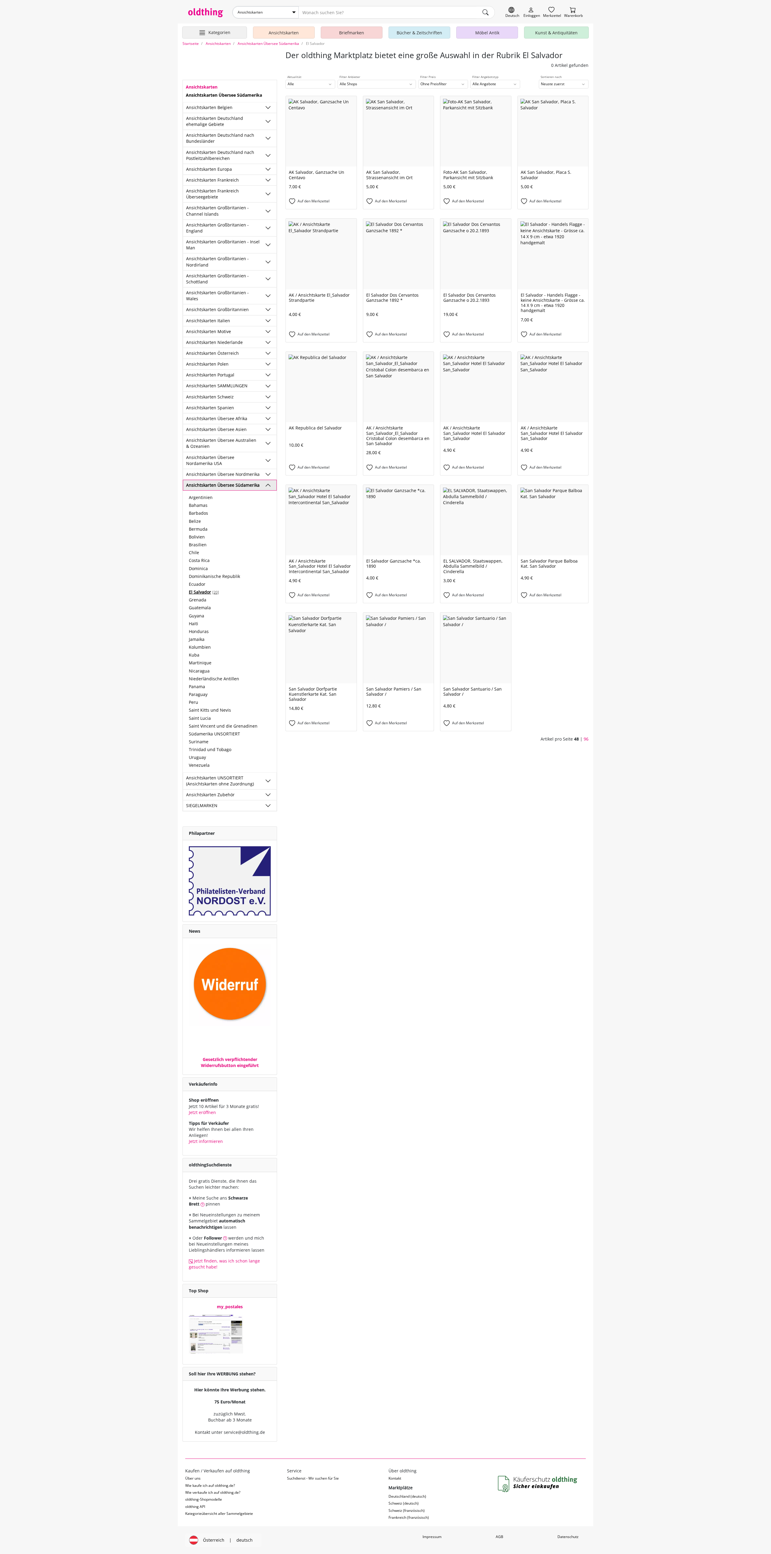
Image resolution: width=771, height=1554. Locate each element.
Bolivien (197, 537)
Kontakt (395, 1478)
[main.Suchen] (485, 12)
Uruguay (197, 757)
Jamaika (196, 639)
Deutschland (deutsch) (407, 1496)
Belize (195, 521)
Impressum (432, 1536)
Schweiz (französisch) (407, 1510)
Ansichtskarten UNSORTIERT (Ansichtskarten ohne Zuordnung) (220, 781)
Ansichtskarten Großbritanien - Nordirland (217, 261)
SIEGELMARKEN (201, 805)
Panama (197, 686)
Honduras (199, 631)
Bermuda (198, 529)
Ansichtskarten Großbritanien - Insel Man (223, 245)
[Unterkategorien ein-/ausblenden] (268, 107)
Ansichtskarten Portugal (210, 375)
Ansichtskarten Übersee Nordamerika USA (210, 460)
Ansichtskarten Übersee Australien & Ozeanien (221, 443)
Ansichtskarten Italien (208, 320)
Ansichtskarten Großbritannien (217, 309)
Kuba (194, 655)
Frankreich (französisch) (409, 1517)
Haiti (193, 623)
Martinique (200, 663)
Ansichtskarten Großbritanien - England (217, 228)
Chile (194, 552)
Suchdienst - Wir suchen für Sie (313, 1478)
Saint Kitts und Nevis (210, 710)
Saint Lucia (200, 718)
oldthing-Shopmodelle (203, 1499)
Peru (193, 702)
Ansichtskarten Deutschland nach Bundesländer (220, 138)
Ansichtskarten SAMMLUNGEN (217, 385)
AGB (499, 1536)
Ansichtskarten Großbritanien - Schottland (217, 279)
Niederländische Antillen (214, 679)
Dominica (198, 568)
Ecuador (197, 584)
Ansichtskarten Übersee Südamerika (223, 485)
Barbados (198, 513)
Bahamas (198, 505)
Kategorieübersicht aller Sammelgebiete (219, 1513)
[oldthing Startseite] (205, 12)
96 (586, 739)
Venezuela (199, 765)
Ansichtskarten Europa (209, 169)
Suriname (198, 741)
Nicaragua (199, 671)
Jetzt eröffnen (202, 1112)
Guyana (196, 616)
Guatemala (200, 607)
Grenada (197, 600)
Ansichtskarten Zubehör (210, 794)
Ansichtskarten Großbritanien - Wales (217, 295)
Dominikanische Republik (214, 576)
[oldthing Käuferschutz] (538, 1484)
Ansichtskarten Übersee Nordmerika (223, 474)
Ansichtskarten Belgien (209, 107)
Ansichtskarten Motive (208, 331)
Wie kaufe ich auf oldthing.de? (210, 1485)
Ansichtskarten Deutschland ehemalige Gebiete (214, 121)
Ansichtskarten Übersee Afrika (216, 418)
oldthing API (195, 1506)
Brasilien (198, 545)
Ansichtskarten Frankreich (212, 180)
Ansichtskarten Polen (207, 364)
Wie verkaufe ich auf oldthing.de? (212, 1492)
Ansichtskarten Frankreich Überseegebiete (212, 194)
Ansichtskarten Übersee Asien (216, 429)
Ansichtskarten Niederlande (214, 342)
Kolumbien (200, 647)
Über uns (193, 1478)
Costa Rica (199, 560)
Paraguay (198, 694)
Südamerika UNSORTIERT (214, 734)
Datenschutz (568, 1536)
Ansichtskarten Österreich (212, 353)
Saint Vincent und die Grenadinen (223, 726)
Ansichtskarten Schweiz (210, 397)
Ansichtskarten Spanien (210, 407)
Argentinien (201, 497)
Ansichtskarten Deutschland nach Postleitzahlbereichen (220, 155)
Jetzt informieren (206, 1141)
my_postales (230, 1306)
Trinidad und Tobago (210, 749)
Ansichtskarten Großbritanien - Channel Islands (217, 211)
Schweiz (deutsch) (404, 1503)
